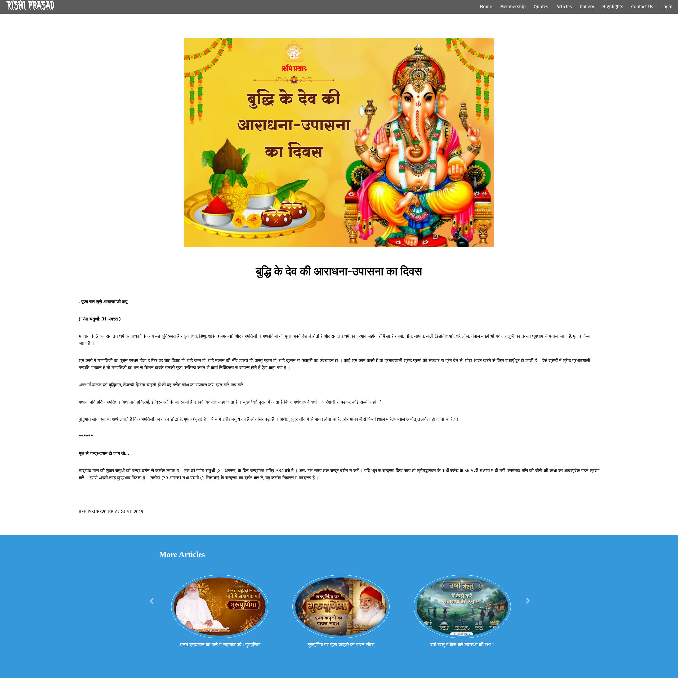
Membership (513, 7)
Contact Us (642, 7)
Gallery (587, 7)
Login (666, 7)
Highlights (612, 7)
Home (486, 7)
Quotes (541, 7)
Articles (564, 7)
